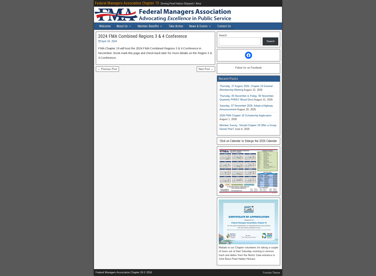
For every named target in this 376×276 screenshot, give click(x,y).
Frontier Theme (271, 272)
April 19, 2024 (109, 41)
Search (223, 35)
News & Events (198, 26)
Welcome (105, 26)
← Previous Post (107, 69)
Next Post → (206, 69)
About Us (122, 26)
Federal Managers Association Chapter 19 (127, 3)
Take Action (176, 26)
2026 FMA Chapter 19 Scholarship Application (245, 115)
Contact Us (224, 26)
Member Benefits (148, 26)
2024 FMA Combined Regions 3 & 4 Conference (142, 36)
